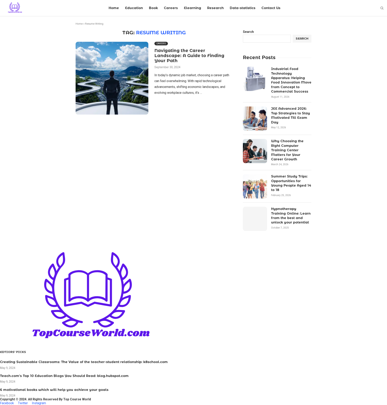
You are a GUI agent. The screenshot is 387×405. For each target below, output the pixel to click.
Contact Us (270, 8)
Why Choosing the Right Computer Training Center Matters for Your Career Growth (287, 150)
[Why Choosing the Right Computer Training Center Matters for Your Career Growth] (255, 151)
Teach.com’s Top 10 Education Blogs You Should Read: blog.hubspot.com (64, 376)
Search (248, 32)
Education (134, 8)
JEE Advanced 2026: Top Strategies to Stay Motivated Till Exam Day (290, 115)
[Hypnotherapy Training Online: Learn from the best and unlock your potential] (255, 219)
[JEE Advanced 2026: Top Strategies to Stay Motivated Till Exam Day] (255, 118)
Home (114, 8)
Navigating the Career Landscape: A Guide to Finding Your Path (189, 55)
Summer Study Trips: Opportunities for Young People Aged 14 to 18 (291, 183)
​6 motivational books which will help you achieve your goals (54, 390)
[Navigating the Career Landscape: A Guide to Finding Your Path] (112, 78)
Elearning (192, 8)
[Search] (382, 8)
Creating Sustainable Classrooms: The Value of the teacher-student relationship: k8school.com (84, 362)
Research (215, 8)
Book (153, 8)
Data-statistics (242, 8)
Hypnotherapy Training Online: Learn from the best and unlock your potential (291, 215)
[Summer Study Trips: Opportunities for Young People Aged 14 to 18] (255, 186)
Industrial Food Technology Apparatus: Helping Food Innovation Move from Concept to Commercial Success (291, 80)
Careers (171, 8)
